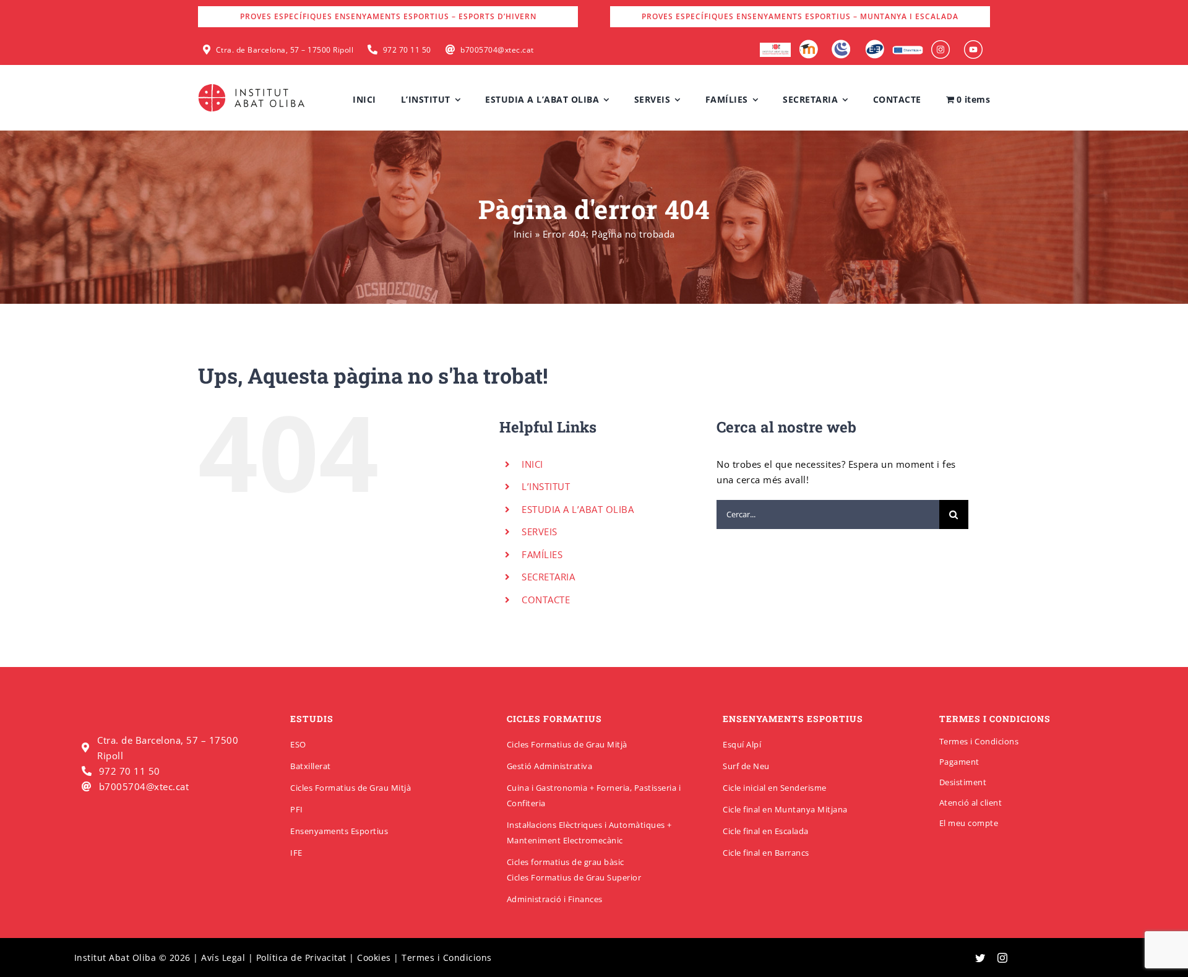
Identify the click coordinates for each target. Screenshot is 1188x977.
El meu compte (969, 823)
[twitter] (980, 958)
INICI (532, 464)
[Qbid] (874, 44)
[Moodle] (808, 44)
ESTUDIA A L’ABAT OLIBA (578, 509)
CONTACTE (546, 599)
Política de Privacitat (301, 957)
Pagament (959, 761)
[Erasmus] (907, 49)
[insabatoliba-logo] (253, 86)
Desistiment (963, 782)
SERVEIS (539, 531)
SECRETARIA (548, 576)
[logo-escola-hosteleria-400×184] (775, 47)
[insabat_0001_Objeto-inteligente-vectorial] (940, 44)
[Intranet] (841, 44)
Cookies (374, 957)
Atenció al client (970, 802)
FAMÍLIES (542, 554)
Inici (523, 234)
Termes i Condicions (979, 741)
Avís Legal (223, 957)
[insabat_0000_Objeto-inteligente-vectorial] (973, 44)
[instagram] (1002, 958)
